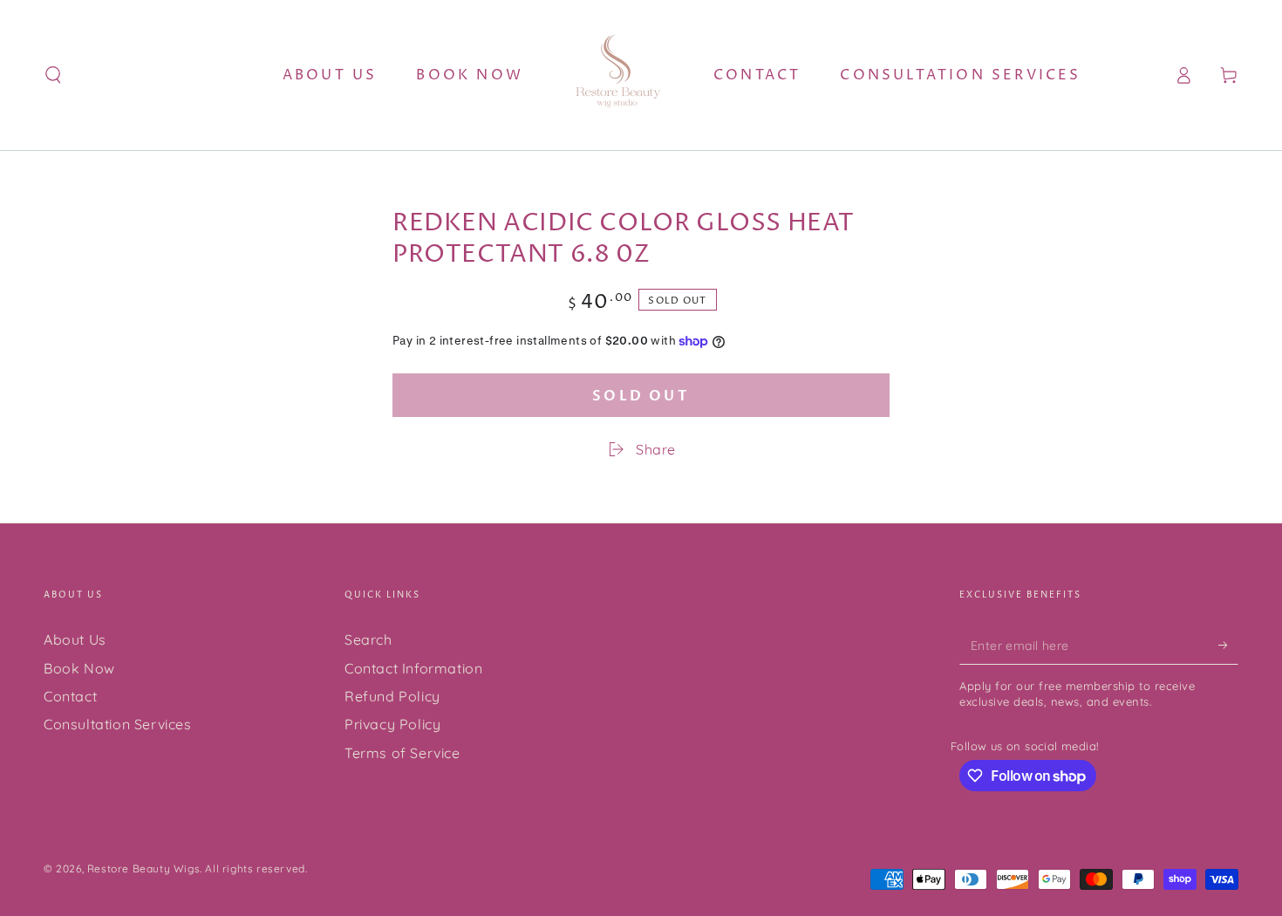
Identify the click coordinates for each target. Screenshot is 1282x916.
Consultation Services (118, 724)
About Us (75, 639)
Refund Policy (392, 696)
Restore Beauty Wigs (143, 868)
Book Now (79, 668)
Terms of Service (402, 753)
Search (368, 639)
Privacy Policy (392, 724)
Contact (70, 696)
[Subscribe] (1228, 644)
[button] (53, 75)
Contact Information (413, 668)
